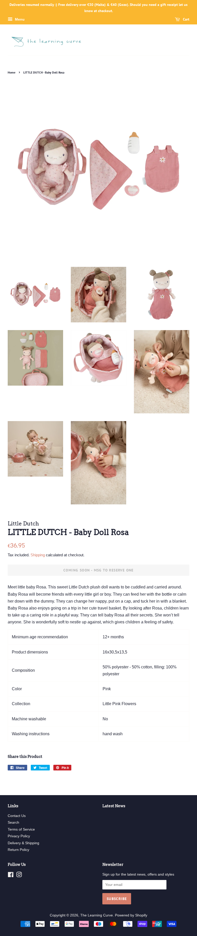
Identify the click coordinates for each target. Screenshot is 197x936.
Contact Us (17, 816)
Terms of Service (21, 829)
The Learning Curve (96, 915)
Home (11, 72)
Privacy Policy (19, 836)
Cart (185, 19)
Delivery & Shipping (23, 843)
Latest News (113, 806)
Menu (19, 19)
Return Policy (18, 850)
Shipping (38, 555)
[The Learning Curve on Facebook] (11, 876)
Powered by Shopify (131, 915)
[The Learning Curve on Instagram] (19, 876)
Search (13, 822)
